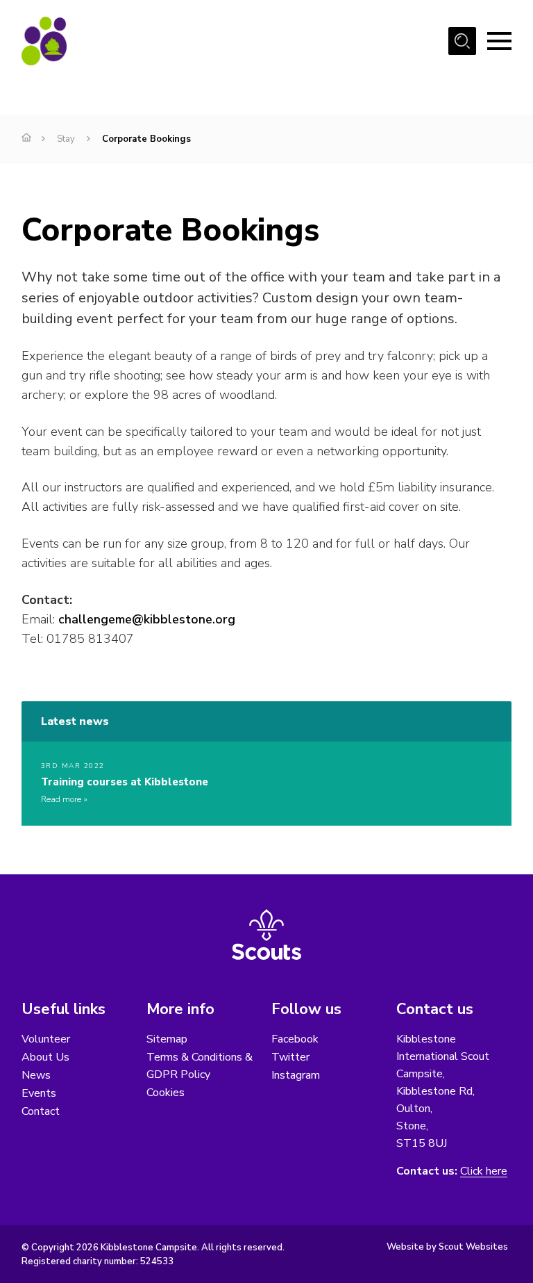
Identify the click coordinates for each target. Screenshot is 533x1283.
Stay (66, 139)
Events (39, 1093)
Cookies (165, 1092)
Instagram (295, 1075)
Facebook (295, 1039)
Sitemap (166, 1039)
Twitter (290, 1057)
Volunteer (46, 1039)
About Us (45, 1057)
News (36, 1075)
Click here (483, 1171)
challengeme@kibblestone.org (146, 619)
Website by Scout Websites (447, 1247)
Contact (41, 1111)
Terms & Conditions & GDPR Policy (199, 1065)
